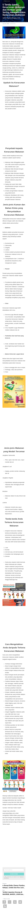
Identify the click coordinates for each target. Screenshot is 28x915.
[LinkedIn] (15, 902)
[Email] (20, 902)
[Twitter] (9, 902)
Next (4, 890)
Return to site (7, 1)
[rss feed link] (5, 906)
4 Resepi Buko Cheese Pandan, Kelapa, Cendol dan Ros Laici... (14, 886)
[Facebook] (4, 902)
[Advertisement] (14, 126)
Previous (4, 883)
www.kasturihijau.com (9, 813)
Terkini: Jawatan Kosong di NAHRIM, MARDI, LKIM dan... (13, 893)
